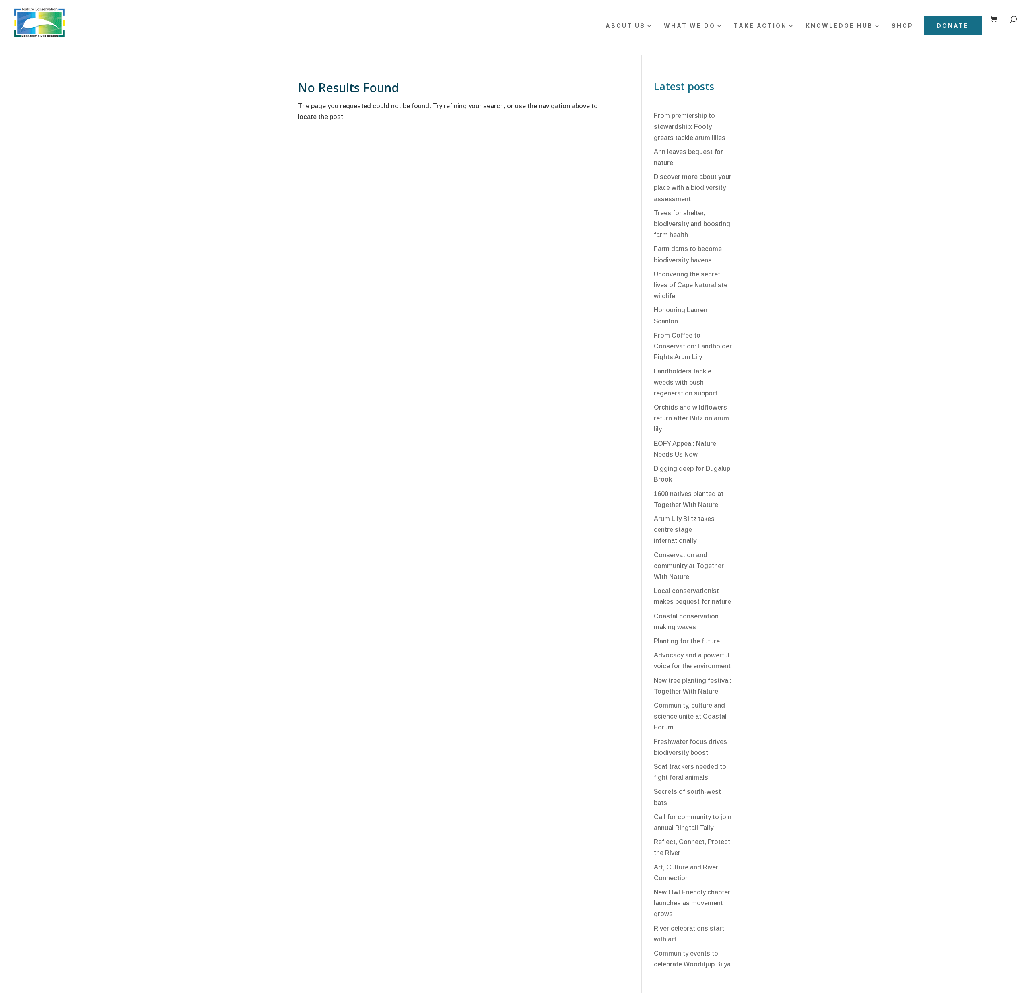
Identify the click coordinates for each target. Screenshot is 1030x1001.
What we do (689, 26)
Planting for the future (687, 641)
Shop (902, 26)
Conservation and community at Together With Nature (689, 566)
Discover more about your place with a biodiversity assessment (692, 187)
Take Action (760, 26)
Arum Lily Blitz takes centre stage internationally (684, 529)
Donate (953, 25)
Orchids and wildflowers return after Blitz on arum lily (691, 418)
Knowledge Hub (839, 26)
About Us (625, 26)
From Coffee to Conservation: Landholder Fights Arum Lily (693, 346)
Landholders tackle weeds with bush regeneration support (685, 382)
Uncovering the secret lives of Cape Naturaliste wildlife (690, 285)
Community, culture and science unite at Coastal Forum (690, 716)
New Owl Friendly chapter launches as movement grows (692, 903)
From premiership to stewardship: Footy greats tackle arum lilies (689, 126)
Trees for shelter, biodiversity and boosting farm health (692, 224)
